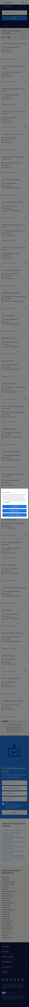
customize (14, 506)
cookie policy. (7, 502)
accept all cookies (14, 515)
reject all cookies (14, 510)
